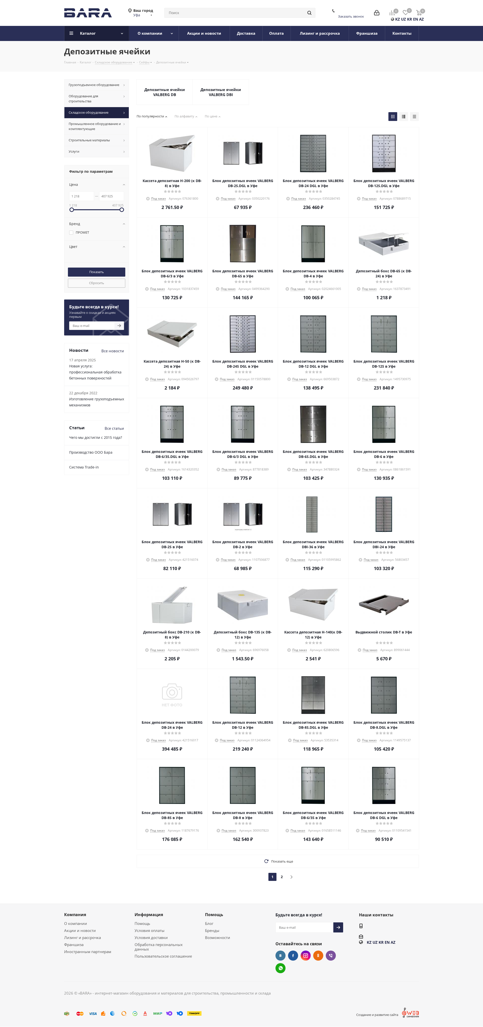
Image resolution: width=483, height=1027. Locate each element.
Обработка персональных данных (159, 947)
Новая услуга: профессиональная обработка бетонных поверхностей (95, 372)
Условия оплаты (150, 930)
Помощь (142, 923)
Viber (331, 956)
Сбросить (96, 283)
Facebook (293, 956)
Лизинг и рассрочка (82, 937)
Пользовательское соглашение (163, 956)
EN (415, 19)
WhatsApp (280, 968)
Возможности (217, 937)
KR (409, 19)
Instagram (306, 956)
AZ (421, 19)
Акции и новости (80, 930)
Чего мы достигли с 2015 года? (95, 437)
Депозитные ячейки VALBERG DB (164, 92)
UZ (403, 19)
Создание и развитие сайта (377, 1014)
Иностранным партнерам (87, 951)
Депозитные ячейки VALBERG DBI (220, 92)
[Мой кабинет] (376, 13)
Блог (209, 923)
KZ (397, 19)
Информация (149, 914)
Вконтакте (280, 956)
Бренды (212, 930)
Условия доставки (151, 937)
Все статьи (114, 428)
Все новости (112, 350)
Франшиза (74, 944)
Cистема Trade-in (84, 467)
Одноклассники (318, 956)
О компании (75, 923)
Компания (75, 914)
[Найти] (309, 13)
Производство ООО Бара (90, 452)
